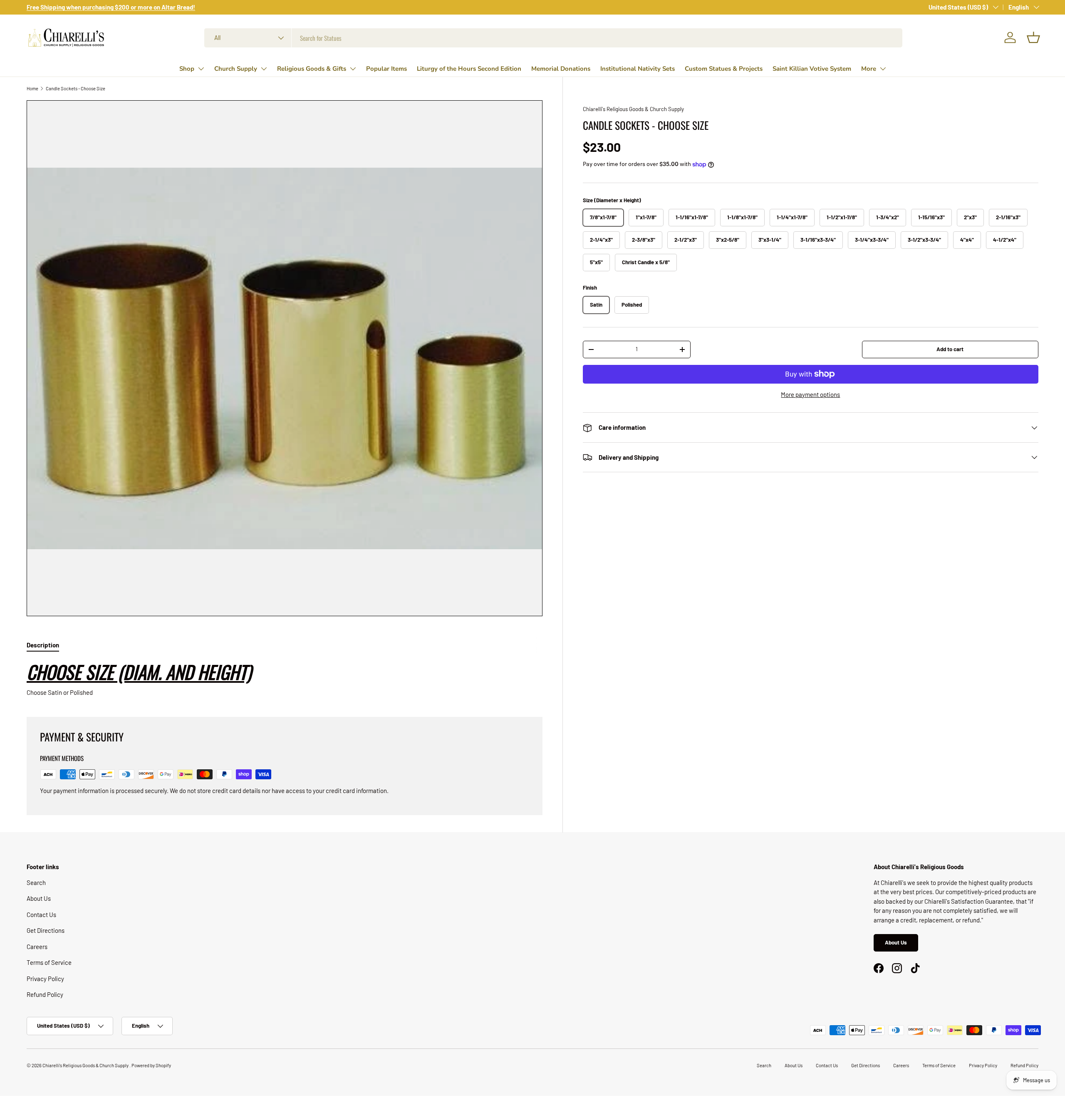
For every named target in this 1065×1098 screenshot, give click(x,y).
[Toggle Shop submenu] (201, 69)
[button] (1033, 37)
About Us (39, 898)
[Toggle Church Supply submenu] (264, 69)
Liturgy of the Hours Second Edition (469, 68)
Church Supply (235, 68)
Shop (186, 68)
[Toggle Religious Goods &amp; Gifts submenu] (353, 69)
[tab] (43, 645)
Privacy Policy (45, 978)
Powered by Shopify (151, 1065)
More (868, 68)
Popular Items (386, 68)
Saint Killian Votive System (812, 68)
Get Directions (45, 930)
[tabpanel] (284, 678)
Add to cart (949, 349)
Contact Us (41, 914)
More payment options (810, 394)
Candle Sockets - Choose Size (75, 88)
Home (32, 88)
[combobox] (553, 37)
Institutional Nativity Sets (637, 68)
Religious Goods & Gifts (311, 68)
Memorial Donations (560, 68)
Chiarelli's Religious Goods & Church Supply (633, 109)
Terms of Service (49, 962)
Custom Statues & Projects (724, 68)
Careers (37, 946)
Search (36, 882)
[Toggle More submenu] (883, 69)
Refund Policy (45, 994)
